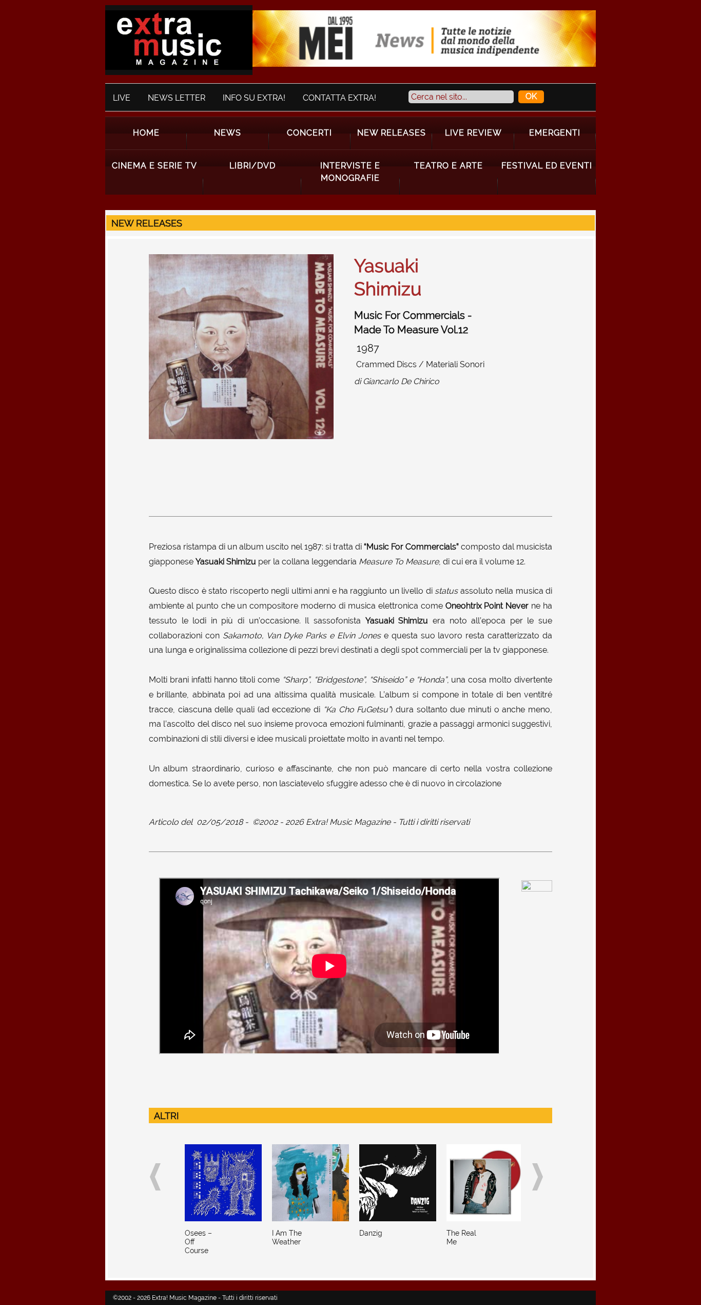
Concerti (309, 133)
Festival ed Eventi (546, 166)
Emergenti (554, 133)
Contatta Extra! (339, 98)
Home (146, 133)
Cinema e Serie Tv (154, 166)
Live (121, 98)
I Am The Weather (287, 1237)
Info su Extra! (254, 98)
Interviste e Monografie (350, 172)
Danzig (370, 1233)
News (227, 133)
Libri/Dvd (252, 166)
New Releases (391, 133)
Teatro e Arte (448, 166)
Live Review (473, 133)
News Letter (176, 98)
